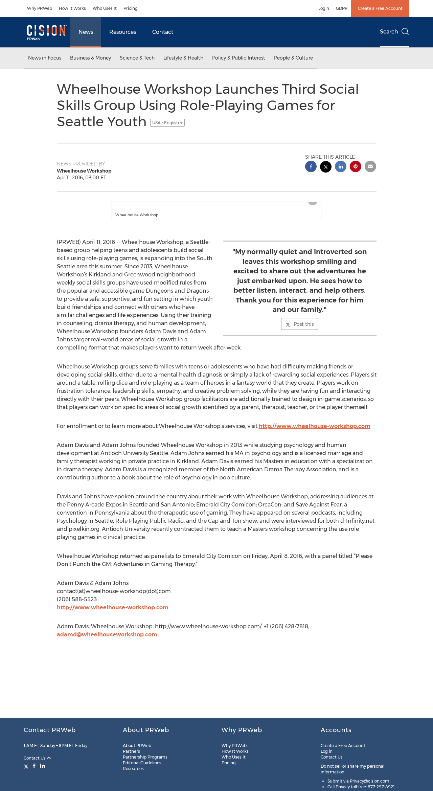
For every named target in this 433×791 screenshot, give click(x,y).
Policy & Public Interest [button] (238, 58)
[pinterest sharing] (355, 167)
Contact (162, 32)
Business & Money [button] (90, 58)
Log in (327, 751)
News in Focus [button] (44, 58)
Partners (131, 751)
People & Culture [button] (293, 58)
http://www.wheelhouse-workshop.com (314, 426)
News (85, 32)
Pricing (130, 8)
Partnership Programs (145, 757)
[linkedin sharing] (340, 167)
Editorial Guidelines (142, 762)
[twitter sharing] (326, 167)
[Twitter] (27, 766)
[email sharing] (370, 167)
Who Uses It (105, 8)
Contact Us (35, 758)
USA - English (166, 122)
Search (389, 31)
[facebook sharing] (311, 167)
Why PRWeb (39, 8)
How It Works (72, 8)
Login (323, 8)
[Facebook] (34, 766)
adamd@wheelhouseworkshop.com (107, 634)
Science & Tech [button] (137, 58)
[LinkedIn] (42, 766)
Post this (304, 324)
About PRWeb (137, 745)
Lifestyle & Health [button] (183, 58)
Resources (122, 32)
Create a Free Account (380, 8)
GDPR (342, 8)
